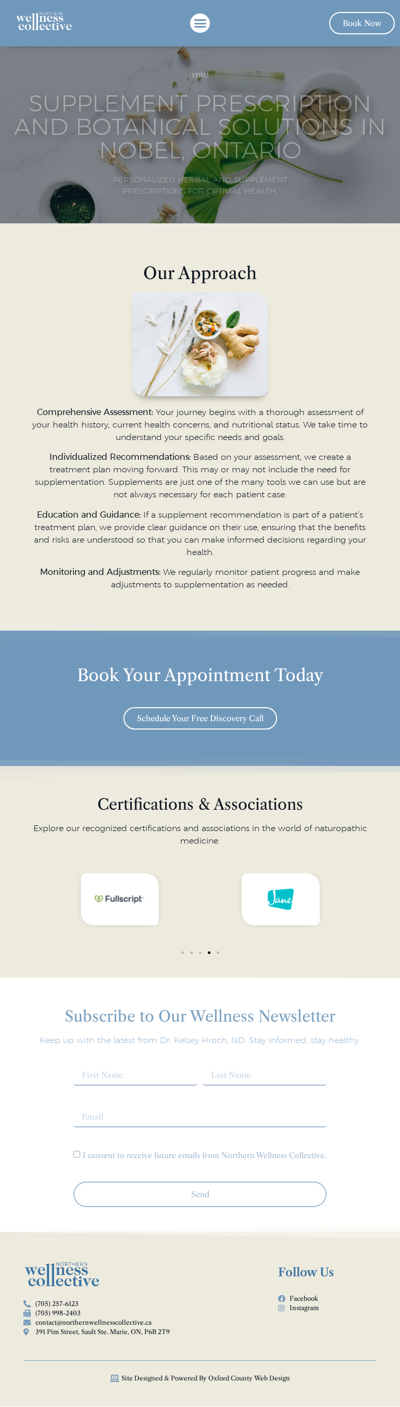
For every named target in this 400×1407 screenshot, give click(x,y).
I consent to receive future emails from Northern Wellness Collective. (205, 1155)
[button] (200, 23)
